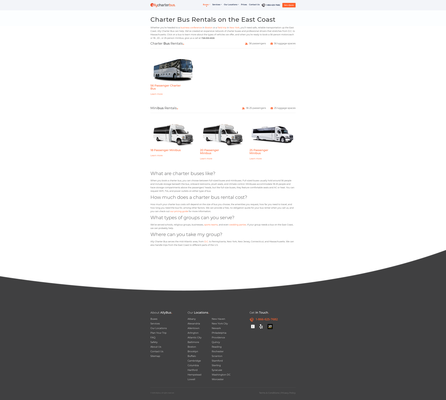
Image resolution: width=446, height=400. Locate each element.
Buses (206, 4)
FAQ (152, 337)
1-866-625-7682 (273, 5)
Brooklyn (193, 351)
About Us (155, 346)
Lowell (191, 379)
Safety (154, 342)
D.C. (206, 241)
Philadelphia (219, 332)
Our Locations (231, 4)
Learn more (156, 94)
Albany (192, 319)
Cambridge (194, 360)
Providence (218, 337)
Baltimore (193, 342)
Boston (208, 27)
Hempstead (194, 374)
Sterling (216, 365)
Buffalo (192, 356)
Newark (216, 328)
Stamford (217, 360)
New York (234, 27)
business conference (191, 27)
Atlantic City (195, 337)
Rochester (218, 351)
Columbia (193, 365)
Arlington (193, 332)
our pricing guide (179, 211)
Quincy (216, 342)
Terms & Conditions (269, 393)
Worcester (218, 379)
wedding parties (237, 224)
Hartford (193, 370)
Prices (244, 4)
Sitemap (155, 356)
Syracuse (217, 370)
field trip (222, 27)
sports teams (211, 224)
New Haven (218, 319)
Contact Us (254, 4)
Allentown (194, 328)
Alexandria (194, 323)
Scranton (217, 356)
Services (216, 4)
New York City (220, 323)
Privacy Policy (288, 393)
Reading (217, 346)
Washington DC (221, 374)
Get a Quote (289, 5)
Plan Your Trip (158, 332)
